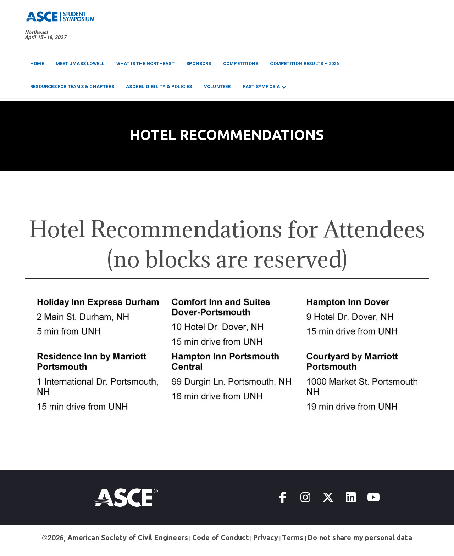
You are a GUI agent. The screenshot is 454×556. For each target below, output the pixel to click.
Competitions (240, 63)
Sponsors (198, 63)
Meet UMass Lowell (80, 63)
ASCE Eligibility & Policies (159, 86)
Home (37, 63)
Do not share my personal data (360, 537)
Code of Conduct (220, 537)
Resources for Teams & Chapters (72, 86)
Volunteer (217, 86)
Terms (292, 537)
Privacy (265, 537)
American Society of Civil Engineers (127, 537)
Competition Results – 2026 (304, 63)
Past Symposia (261, 86)
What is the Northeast (145, 63)
